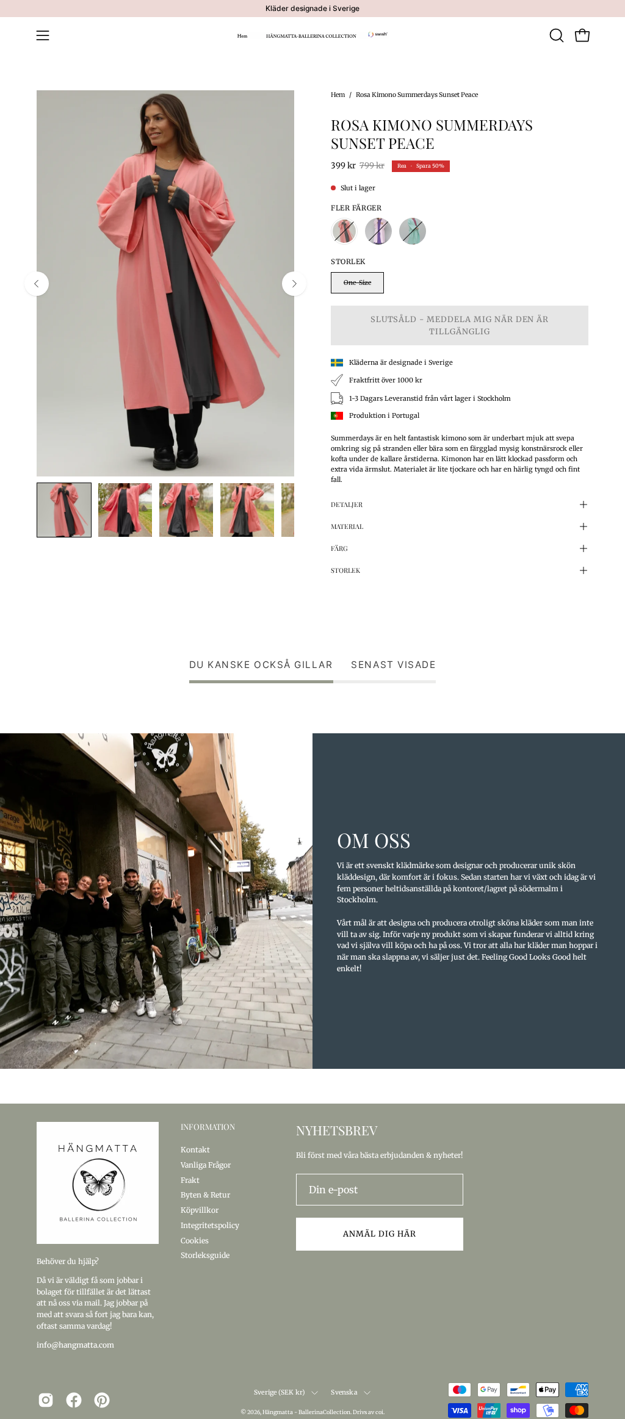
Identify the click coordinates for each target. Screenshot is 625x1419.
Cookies (195, 1240)
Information (208, 1127)
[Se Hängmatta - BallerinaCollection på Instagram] (46, 1400)
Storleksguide (205, 1255)
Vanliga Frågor (206, 1164)
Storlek (345, 570)
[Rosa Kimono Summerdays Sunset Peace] (64, 510)
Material (347, 526)
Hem (338, 95)
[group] (312, 8)
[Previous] (36, 283)
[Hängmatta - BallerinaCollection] (312, 35)
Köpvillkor (200, 1210)
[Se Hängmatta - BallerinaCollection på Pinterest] (102, 1400)
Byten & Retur (205, 1194)
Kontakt (195, 1149)
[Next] (294, 283)
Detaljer (347, 504)
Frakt (190, 1179)
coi (379, 1412)
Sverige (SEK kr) (279, 1392)
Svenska (344, 1392)
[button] (555, 35)
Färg (339, 548)
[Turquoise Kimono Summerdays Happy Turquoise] (412, 231)
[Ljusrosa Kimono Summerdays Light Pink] (378, 231)
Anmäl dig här (379, 1233)
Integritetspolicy (210, 1224)
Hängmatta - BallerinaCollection (306, 1412)
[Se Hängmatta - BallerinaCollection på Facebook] (74, 1400)
